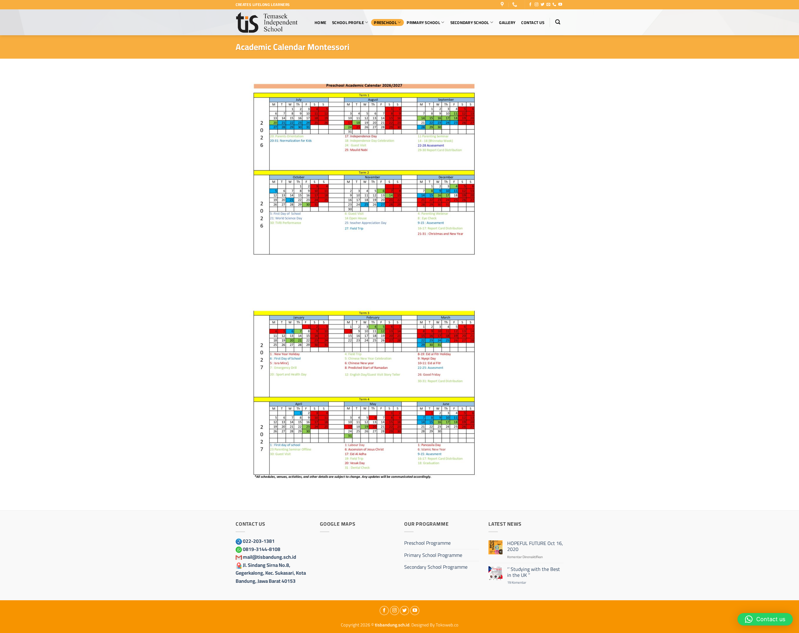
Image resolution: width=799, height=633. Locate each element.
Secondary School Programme (436, 567)
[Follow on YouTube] (560, 4)
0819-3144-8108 (261, 549)
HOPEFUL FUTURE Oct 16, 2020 (535, 546)
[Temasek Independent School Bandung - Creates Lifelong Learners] (267, 22)
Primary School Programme (433, 555)
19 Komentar (523, 582)
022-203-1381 (259, 541)
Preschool (385, 22)
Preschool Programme (427, 543)
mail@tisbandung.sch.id (269, 557)
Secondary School (469, 22)
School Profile (348, 22)
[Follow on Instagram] (536, 4)
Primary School (423, 22)
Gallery (507, 22)
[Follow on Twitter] (542, 4)
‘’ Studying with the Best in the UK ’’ (533, 572)
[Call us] (554, 4)
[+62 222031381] (515, 4)
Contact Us (532, 22)
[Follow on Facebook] (530, 4)
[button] (557, 22)
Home (320, 22)
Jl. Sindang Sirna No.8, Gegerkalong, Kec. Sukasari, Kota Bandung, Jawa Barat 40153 (271, 573)
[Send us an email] (548, 4)
